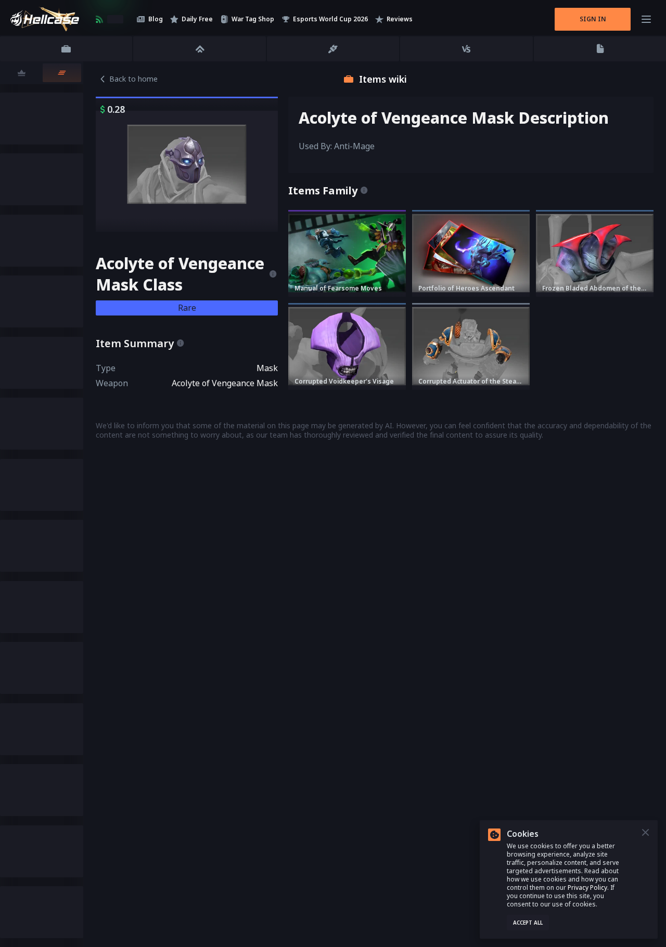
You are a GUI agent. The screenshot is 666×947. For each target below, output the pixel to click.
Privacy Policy (587, 887)
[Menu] (646, 19)
